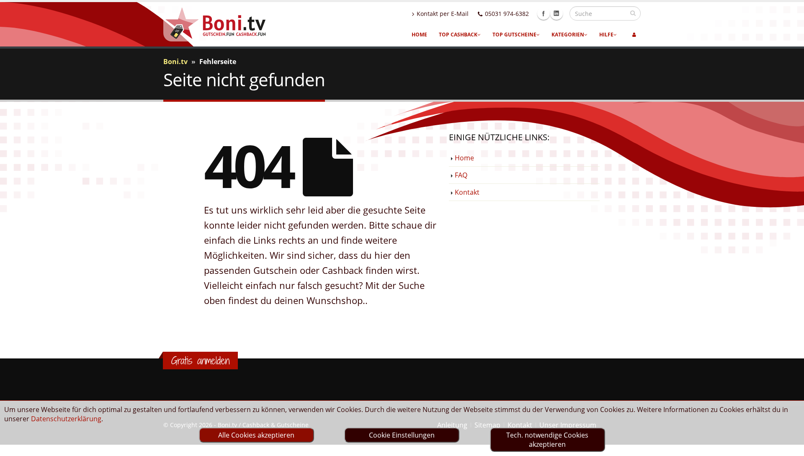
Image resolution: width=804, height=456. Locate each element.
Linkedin (556, 13)
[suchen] (633, 13)
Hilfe (606, 34)
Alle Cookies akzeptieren (256, 435)
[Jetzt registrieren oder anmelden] (634, 34)
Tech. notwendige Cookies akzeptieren (547, 439)
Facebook (543, 13)
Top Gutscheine (514, 34)
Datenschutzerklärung (66, 418)
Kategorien (567, 34)
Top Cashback (458, 34)
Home (419, 34)
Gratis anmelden (200, 360)
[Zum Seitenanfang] (789, 446)
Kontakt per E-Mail (443, 14)
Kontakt (467, 192)
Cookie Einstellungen (402, 435)
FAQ (461, 175)
